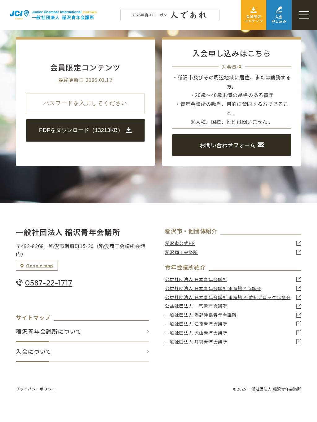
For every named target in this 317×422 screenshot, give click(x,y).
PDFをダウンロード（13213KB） (81, 130)
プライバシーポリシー (36, 389)
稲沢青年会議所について (49, 331)
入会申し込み (279, 18)
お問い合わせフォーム (227, 145)
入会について (34, 351)
